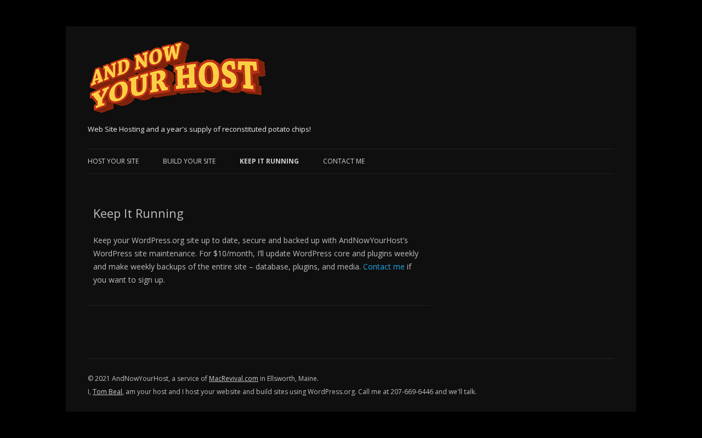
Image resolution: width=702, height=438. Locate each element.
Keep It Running (269, 161)
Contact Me (344, 161)
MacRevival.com (233, 378)
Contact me (384, 266)
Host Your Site (113, 161)
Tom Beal (107, 391)
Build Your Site (189, 161)
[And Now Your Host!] (177, 81)
